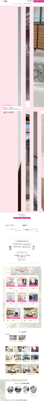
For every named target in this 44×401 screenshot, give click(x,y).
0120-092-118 (30, 0)
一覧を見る (36, 231)
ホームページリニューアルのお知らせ (33, 229)
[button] (36, 1)
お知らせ (27, 229)
